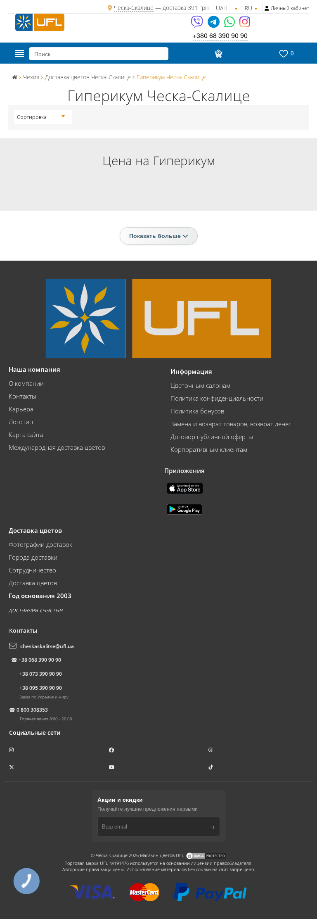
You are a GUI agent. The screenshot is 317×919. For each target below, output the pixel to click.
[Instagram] (244, 24)
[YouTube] (112, 767)
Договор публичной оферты (211, 436)
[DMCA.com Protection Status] (206, 855)
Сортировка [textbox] (32, 117)
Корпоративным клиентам (208, 449)
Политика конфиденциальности (216, 398)
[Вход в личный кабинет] (267, 8)
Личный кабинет (290, 8)
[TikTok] (211, 767)
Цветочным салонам (200, 385)
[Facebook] (112, 749)
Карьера (21, 409)
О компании (26, 383)
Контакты (22, 396)
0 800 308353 (32, 709)
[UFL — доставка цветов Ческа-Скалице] (39, 21)
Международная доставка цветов (57, 447)
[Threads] (211, 749)
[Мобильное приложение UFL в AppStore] (185, 487)
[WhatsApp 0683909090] (230, 24)
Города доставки (33, 557)
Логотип (21, 422)
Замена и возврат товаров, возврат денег (230, 424)
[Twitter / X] (12, 767)
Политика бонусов (197, 411)
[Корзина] (217, 53)
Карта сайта (26, 434)
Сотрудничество (32, 570)
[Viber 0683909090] (197, 24)
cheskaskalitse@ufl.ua (47, 646)
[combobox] (41, 117)
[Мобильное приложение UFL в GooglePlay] (185, 508)
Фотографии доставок (40, 544)
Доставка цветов (33, 583)
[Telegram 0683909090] (214, 24)
